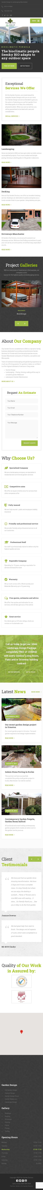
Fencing (7, 1122)
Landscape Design (11, 1102)
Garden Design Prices (12, 1096)
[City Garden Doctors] (12, 22)
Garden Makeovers (11, 1099)
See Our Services (14, 672)
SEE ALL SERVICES (11, 116)
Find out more (9, 66)
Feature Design (10, 1093)
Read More (9, 738)
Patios (7, 1125)
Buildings (21, 310)
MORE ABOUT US (7, 381)
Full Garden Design (11, 1090)
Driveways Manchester (13, 234)
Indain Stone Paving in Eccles (19, 772)
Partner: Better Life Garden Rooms (21, 1186)
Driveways (8, 1119)
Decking (6, 191)
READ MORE (6, 162)
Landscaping (8, 149)
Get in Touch (25, 66)
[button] (4, 33)
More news (35, 692)
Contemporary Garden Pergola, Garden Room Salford (20, 820)
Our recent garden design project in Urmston (20, 725)
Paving (7, 1128)
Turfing (7, 1131)
